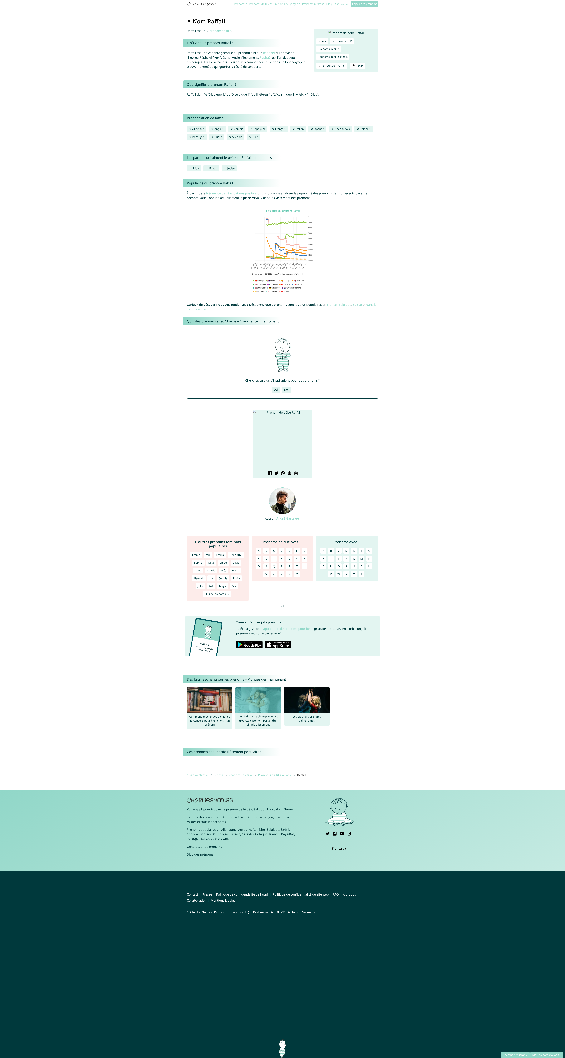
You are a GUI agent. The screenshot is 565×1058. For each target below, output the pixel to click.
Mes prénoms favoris (545, 1055)
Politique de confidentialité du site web (301, 894)
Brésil (285, 829)
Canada (192, 834)
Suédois (236, 137)
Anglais (219, 129)
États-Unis (222, 839)
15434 (359, 65)
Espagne (222, 834)
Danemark (207, 834)
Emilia (220, 555)
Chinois (238, 129)
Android (272, 809)
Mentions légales (223, 900)
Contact (192, 894)
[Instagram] (348, 833)
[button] (257, 440)
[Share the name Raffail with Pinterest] (289, 473)
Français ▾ (339, 848)
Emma (196, 555)
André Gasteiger (288, 518)
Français (280, 129)
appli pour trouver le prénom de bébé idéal (227, 809)
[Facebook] (334, 833)
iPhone (287, 809)
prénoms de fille (231, 817)
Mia (208, 555)
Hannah (199, 578)
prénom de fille (220, 31)
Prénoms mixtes (312, 4)
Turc (255, 137)
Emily (236, 578)
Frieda (213, 168)
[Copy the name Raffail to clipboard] (295, 473)
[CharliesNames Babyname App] (203, 4)
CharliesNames (198, 775)
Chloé (223, 562)
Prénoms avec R (342, 41)
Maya (222, 586)
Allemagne (229, 829)
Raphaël (269, 53)
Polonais (365, 129)
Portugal (193, 839)
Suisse (357, 304)
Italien (299, 129)
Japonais (318, 129)
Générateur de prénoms (204, 846)
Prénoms (240, 4)
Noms (322, 41)
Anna (198, 570)
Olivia (236, 562)
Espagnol (259, 129)
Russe (218, 137)
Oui (276, 389)
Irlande (274, 834)
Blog (329, 4)
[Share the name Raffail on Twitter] (276, 473)
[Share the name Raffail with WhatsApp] (282, 473)
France (332, 304)
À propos (349, 894)
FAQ (336, 894)
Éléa (223, 570)
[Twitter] (327, 833)
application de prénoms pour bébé (288, 629)
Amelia (211, 570)
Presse (207, 894)
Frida (195, 168)
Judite (231, 168)
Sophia (198, 562)
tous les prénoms (213, 822)
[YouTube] (341, 833)
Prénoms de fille (259, 4)
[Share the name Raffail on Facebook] (269, 473)
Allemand (198, 129)
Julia (200, 586)
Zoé (211, 586)
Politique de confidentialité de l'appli (242, 894)
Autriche (259, 829)
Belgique (344, 304)
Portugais (198, 137)
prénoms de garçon (259, 817)
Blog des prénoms (200, 854)
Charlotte (236, 555)
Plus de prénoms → (217, 594)
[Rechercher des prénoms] (335, 4)
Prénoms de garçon (286, 4)
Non (286, 389)
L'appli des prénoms (364, 4)
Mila (211, 562)
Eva (234, 586)
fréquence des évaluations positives (232, 193)
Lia (211, 578)
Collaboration (197, 900)
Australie (244, 829)
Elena (235, 570)
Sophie (223, 578)
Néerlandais (342, 129)
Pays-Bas (287, 834)
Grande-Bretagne (254, 834)
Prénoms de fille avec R (333, 57)
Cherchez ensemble (515, 1055)
